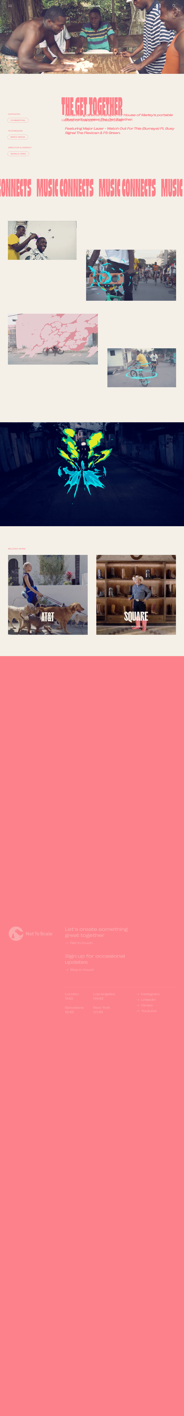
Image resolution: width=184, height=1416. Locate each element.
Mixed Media (17, 137)
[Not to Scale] (92, 6)
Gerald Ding (110, 120)
